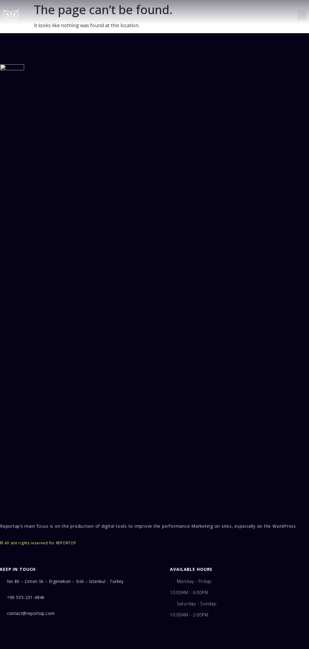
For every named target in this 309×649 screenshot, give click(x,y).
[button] (302, 15)
